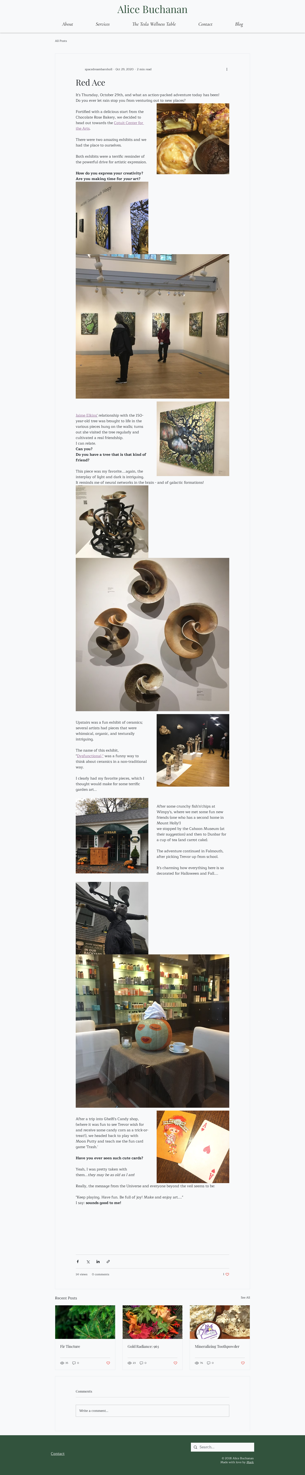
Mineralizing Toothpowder (217, 1346)
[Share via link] (108, 1261)
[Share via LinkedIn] (98, 1261)
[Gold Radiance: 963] (153, 1322)
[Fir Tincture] (85, 1322)
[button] (102, 24)
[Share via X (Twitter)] (88, 1261)
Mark (250, 1462)
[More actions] (226, 69)
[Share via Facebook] (78, 1261)
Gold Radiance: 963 (143, 1346)
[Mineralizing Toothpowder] (220, 1322)
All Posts (61, 41)
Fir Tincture (70, 1346)
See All (245, 1297)
